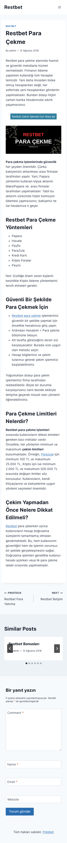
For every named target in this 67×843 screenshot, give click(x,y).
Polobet (48, 832)
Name (12, 764)
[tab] (26, 663)
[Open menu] (59, 7)
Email (12, 782)
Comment (15, 713)
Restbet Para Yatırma (13, 598)
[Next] (57, 648)
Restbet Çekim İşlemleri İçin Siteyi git (33, 116)
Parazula (47, 454)
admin (12, 50)
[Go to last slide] (10, 648)
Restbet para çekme (26, 315)
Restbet (11, 26)
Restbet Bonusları (24, 644)
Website (13, 799)
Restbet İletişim (52, 596)
